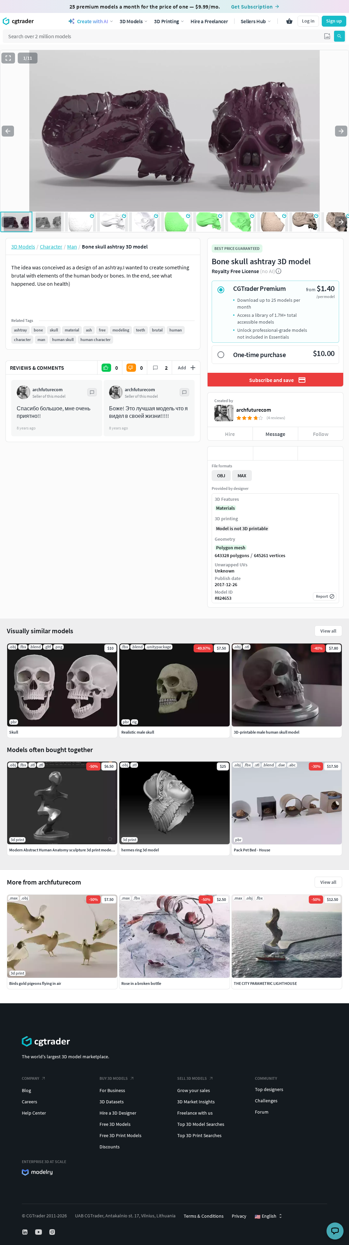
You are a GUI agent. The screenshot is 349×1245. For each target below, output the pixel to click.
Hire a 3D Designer (118, 1113)
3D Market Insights (196, 1102)
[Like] (230, 453)
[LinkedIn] (25, 1232)
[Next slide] (341, 131)
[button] (327, 36)
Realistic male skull (137, 732)
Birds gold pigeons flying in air (35, 983)
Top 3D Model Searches (200, 1124)
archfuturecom (253, 409)
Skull (13, 732)
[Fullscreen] (8, 58)
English (265, 1216)
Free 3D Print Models (120, 1135)
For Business (112, 1090)
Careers (29, 1102)
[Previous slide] (8, 131)
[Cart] (289, 21)
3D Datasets (112, 1102)
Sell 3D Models (192, 1078)
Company (30, 1078)
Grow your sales (193, 1090)
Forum (262, 1112)
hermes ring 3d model (140, 849)
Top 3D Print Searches (199, 1135)
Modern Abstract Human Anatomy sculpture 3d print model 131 (64, 849)
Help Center (34, 1113)
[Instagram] (53, 1232)
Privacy (239, 1216)
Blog (26, 1090)
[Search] (339, 36)
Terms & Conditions (204, 1216)
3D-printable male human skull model (266, 732)
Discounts (110, 1147)
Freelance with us (195, 1113)
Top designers (269, 1089)
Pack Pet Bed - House (252, 849)
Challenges (266, 1101)
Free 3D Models (115, 1124)
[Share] (320, 453)
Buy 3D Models (114, 1078)
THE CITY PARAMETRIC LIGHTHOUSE (265, 983)
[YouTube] (39, 1232)
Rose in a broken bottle (141, 983)
